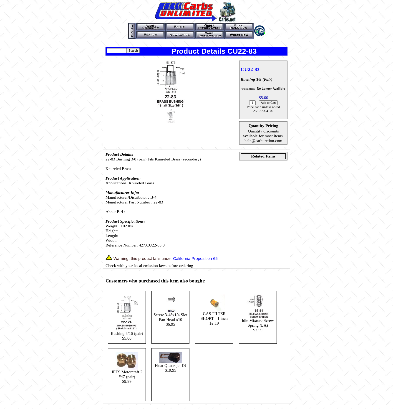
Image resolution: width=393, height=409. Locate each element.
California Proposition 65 (195, 258)
